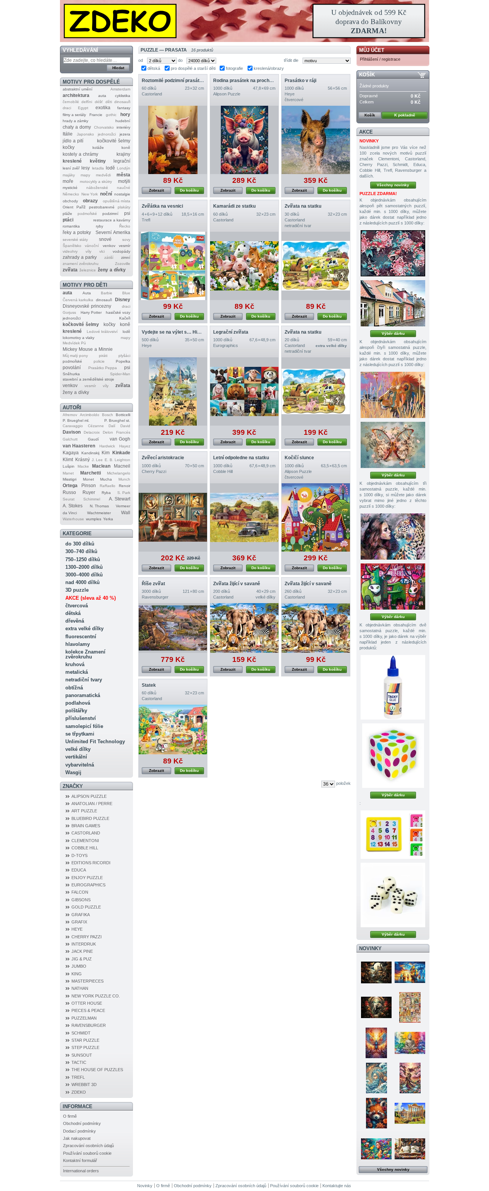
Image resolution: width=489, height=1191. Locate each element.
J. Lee (97, 460)
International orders (81, 1170)
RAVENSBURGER (88, 1025)
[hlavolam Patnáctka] (393, 835)
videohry (70, 251)
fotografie (234, 68)
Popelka (123, 361)
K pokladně (404, 115)
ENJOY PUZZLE (87, 877)
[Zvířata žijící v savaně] (244, 628)
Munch (124, 479)
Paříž (81, 207)
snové (105, 239)
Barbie (106, 293)
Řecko (124, 226)
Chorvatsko (104, 127)
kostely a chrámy (80, 154)
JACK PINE (82, 951)
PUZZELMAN (84, 1018)
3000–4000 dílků (84, 575)
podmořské (87, 213)
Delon (108, 432)
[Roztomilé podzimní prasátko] (173, 140)
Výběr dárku (393, 333)
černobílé (71, 102)
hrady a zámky (75, 121)
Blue (126, 293)
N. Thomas (99, 506)
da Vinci (70, 513)
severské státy (75, 239)
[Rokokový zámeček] (376, 972)
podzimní (110, 213)
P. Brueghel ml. (76, 420)
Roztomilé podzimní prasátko (173, 80)
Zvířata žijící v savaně (236, 583)
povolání (72, 367)
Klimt (68, 459)
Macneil (122, 466)
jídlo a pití (73, 141)
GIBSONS (81, 899)
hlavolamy (77, 644)
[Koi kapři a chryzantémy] (393, 253)
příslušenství (80, 718)
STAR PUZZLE (85, 1040)
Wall (125, 512)
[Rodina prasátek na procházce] (244, 140)
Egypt (83, 108)
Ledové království (102, 331)
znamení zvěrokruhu (81, 263)
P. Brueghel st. (117, 420)
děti (108, 102)
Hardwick (107, 446)
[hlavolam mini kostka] (393, 755)
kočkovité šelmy (113, 141)
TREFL (78, 1077)
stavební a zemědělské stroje (88, 379)
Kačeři (124, 318)
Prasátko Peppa (102, 368)
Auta (87, 293)
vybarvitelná (79, 765)
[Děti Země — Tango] (376, 1113)
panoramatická (82, 695)
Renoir (124, 486)
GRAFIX (79, 922)
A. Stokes (73, 505)
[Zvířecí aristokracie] (173, 517)
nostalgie (122, 194)
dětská (73, 613)
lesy (85, 168)
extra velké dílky (84, 628)
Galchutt (70, 439)
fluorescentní (80, 636)
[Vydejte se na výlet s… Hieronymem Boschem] (173, 391)
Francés (123, 432)
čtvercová (76, 605)
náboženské (97, 188)
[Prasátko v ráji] (316, 140)
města (123, 175)
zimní (125, 257)
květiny (98, 161)
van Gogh (120, 439)
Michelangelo (118, 473)
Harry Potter (91, 312)
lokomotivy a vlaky (78, 338)
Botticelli (123, 415)
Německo (71, 194)
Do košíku (189, 190)
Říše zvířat (153, 583)
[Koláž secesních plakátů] (409, 1007)
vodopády (121, 251)
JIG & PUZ (81, 959)
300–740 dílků (81, 551)
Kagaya (71, 452)
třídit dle (291, 60)
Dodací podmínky (79, 1131)
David (125, 426)
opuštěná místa (116, 201)
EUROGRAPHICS (88, 885)
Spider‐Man (120, 374)
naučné (123, 188)
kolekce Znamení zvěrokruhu (85, 654)
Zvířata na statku (303, 206)
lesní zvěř (71, 168)
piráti (103, 355)
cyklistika (122, 96)
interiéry (123, 127)
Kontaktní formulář (80, 1160)
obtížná (74, 688)
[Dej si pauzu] (393, 395)
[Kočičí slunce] (316, 517)
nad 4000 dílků (82, 582)
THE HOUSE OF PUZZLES (97, 1069)
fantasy (123, 108)
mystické (70, 188)
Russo (69, 492)
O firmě (70, 1116)
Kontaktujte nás (336, 1185)
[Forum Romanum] (409, 1113)
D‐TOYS (79, 855)
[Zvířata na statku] (316, 266)
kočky (68, 147)
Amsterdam (120, 89)
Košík (367, 74)
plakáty (124, 207)
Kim (106, 452)
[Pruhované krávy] (393, 587)
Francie (95, 115)
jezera (125, 134)
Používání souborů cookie (87, 1153)
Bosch (107, 415)
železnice (87, 270)
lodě (110, 168)
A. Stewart (119, 499)
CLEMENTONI (85, 840)
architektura (76, 95)
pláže (67, 213)
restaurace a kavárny (111, 220)
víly (88, 251)
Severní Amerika (113, 232)
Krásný (82, 459)
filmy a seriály (74, 115)
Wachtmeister (99, 513)
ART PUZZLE (84, 811)
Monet (88, 479)
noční (106, 194)
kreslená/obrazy (269, 68)
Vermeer (123, 506)
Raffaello (107, 486)
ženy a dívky (112, 270)
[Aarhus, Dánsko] (393, 303)
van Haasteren (79, 446)
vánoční (92, 246)
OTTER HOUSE (86, 1003)
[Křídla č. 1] (393, 445)
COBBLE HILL (84, 848)
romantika (71, 226)
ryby (99, 226)
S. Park (123, 493)
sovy (126, 239)
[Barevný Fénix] (376, 1042)
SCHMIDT (81, 1033)
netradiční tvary (83, 680)
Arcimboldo (89, 415)
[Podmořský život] (376, 1148)
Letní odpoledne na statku (241, 457)
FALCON (79, 892)
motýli (124, 181)
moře (68, 181)
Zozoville (122, 263)
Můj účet (371, 50)
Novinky (370, 948)
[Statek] (173, 729)
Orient (68, 207)
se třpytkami (79, 734)
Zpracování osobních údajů (88, 1145)
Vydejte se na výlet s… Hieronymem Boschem (192, 332)
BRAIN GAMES (85, 825)
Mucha (106, 479)
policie (99, 361)
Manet (68, 473)
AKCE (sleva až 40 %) (90, 598)
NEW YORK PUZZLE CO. (95, 996)
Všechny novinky (393, 185)
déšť (99, 102)
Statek (149, 685)
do (180, 60)
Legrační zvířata (230, 332)
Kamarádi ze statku (234, 206)
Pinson (88, 485)
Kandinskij (90, 453)
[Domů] (244, 21)
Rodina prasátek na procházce (246, 80)
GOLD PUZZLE (86, 907)
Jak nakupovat (77, 1138)
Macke (83, 466)
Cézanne (96, 426)
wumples (93, 519)
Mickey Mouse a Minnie (88, 349)
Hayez (124, 446)
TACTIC (78, 1062)
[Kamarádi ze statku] (244, 266)
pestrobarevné (102, 207)
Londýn (123, 168)
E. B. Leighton (117, 460)
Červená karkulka (78, 300)
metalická (76, 672)
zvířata (70, 270)
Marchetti (90, 473)
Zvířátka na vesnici (162, 206)
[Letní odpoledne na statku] (244, 517)
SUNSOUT (81, 1055)
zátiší (108, 257)
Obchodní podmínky (82, 1123)
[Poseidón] (376, 1078)
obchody (70, 201)
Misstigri (69, 479)
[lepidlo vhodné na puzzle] (393, 687)
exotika (103, 107)
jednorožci (107, 134)
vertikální (76, 757)
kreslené (72, 161)
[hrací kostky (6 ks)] (393, 895)
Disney (122, 299)
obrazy (90, 200)
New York (89, 194)
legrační (121, 161)
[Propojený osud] (393, 537)
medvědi (103, 175)
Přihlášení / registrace (380, 59)
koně (125, 147)
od (140, 60)
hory (125, 114)
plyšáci (124, 355)
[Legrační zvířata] (244, 391)
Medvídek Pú (74, 343)
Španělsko (72, 246)
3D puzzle (77, 590)
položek (343, 783)
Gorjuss (69, 312)
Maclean (101, 466)
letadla (98, 168)
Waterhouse (73, 519)
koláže (98, 147)
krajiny (123, 154)
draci (67, 108)
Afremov (70, 415)
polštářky (76, 710)
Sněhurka (71, 374)
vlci (102, 251)
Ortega (70, 485)
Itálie (68, 134)
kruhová (74, 664)
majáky (69, 175)
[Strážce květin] (376, 1007)
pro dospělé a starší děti (193, 68)
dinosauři (122, 102)
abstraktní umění (77, 89)
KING (76, 974)
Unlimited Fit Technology (95, 741)
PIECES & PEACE (88, 1010)
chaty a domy (77, 127)
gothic (111, 115)
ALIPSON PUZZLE (89, 796)
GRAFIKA (80, 914)
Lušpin (68, 466)
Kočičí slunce (299, 457)
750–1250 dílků (82, 559)
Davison (72, 432)
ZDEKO (78, 1092)
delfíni (86, 102)
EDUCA (78, 870)
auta (102, 96)
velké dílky (78, 749)
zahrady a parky (80, 257)
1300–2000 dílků (84, 567)
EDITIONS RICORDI (90, 862)
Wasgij (73, 772)
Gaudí (93, 439)
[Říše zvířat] (173, 628)
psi (127, 213)
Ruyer (89, 492)
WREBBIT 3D (84, 1084)
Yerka (108, 519)
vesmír (124, 246)
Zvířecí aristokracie (163, 457)
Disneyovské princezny (87, 306)
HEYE (77, 929)
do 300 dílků (79, 544)
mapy (85, 175)
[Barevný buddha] (409, 1042)
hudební (122, 121)
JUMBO (78, 966)
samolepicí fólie (84, 726)
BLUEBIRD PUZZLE (90, 818)
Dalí (111, 426)
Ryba (106, 493)
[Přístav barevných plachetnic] (409, 972)
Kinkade (121, 452)
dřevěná (74, 621)
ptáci (68, 220)
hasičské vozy (118, 312)
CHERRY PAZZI (86, 936)
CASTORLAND (85, 833)
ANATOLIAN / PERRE (91, 803)
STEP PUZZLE (85, 1047)
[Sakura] (409, 1078)
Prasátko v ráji (300, 80)
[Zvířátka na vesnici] (173, 266)
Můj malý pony (75, 355)
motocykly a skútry (96, 181)
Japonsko (85, 134)
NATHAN (79, 988)
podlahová (77, 703)
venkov (109, 246)
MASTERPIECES (87, 981)
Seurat (68, 499)
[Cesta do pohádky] (409, 1148)
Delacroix (92, 432)
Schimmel (91, 499)
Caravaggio (73, 426)
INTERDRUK (83, 944)
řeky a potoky (77, 232)
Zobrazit (156, 190)
